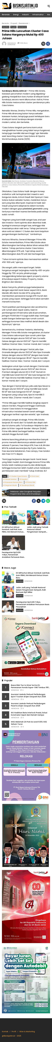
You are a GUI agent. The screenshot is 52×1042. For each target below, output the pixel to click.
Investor (24, 479)
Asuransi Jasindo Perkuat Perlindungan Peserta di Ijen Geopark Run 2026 (28, 704)
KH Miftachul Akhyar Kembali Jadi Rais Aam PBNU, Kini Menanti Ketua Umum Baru (12, 529)
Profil (14, 1031)
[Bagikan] (48, 44)
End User (35, 476)
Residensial (22, 27)
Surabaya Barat (28, 485)
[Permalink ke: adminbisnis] (4, 44)
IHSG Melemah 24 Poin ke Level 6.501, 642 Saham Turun (29, 723)
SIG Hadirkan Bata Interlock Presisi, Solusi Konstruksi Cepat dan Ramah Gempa (29, 714)
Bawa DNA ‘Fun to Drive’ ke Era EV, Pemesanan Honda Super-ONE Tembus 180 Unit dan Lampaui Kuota (30, 686)
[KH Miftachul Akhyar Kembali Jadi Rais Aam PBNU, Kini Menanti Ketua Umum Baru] (13, 517)
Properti (13, 27)
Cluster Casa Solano (19, 476)
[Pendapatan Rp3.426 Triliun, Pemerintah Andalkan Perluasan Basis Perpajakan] (13, 543)
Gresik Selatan (11, 479)
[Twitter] (39, 501)
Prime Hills (31, 482)
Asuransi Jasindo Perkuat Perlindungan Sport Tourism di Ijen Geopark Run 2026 (28, 695)
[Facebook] (34, 501)
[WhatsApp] (48, 501)
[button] (48, 6)
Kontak (5, 1031)
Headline (6, 27)
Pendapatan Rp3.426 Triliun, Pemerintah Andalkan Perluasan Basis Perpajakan (13, 554)
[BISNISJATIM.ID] (20, 6)
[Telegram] (43, 501)
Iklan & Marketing (27, 1031)
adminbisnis (11, 43)
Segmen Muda (11, 485)
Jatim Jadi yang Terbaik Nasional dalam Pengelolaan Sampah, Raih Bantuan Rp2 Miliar (37, 529)
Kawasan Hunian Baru (13, 482)
